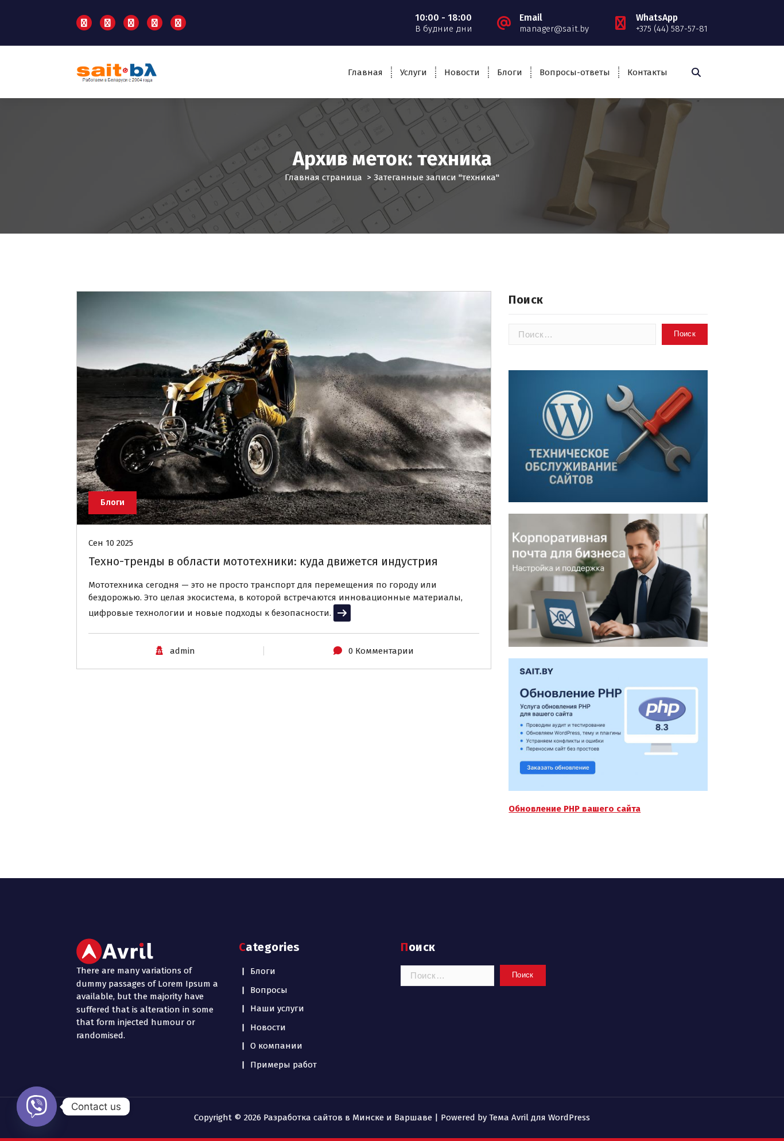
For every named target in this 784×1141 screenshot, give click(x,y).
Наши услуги (277, 1008)
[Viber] (37, 1106)
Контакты (647, 72)
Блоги (509, 72)
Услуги (413, 72)
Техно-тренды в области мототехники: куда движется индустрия (263, 561)
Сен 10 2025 (110, 543)
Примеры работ (283, 1065)
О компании (276, 1046)
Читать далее (361, 613)
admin (182, 651)
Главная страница (323, 177)
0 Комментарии (381, 651)
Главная (365, 72)
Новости (462, 72)
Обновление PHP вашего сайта (575, 809)
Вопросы (269, 990)
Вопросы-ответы (575, 72)
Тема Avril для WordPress (539, 1117)
